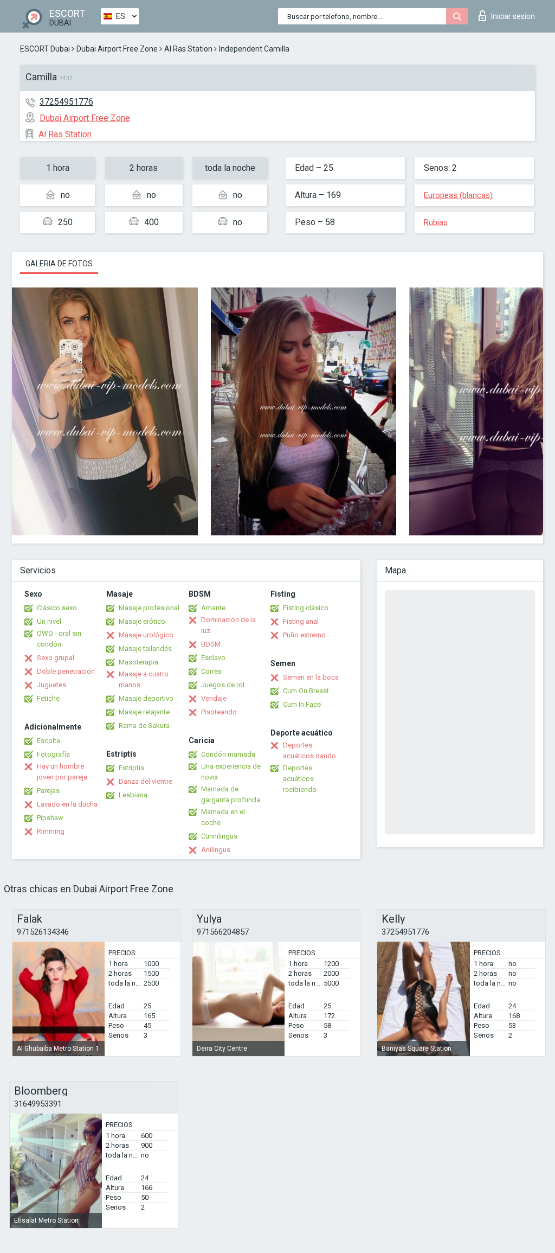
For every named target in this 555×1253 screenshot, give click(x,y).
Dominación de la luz (228, 625)
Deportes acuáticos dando (309, 750)
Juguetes (51, 685)
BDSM (211, 644)
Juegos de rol (222, 685)
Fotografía (53, 754)
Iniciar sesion (513, 16)
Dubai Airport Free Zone (117, 48)
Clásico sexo (57, 608)
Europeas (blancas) (458, 195)
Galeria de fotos (59, 263)
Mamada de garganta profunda (230, 794)
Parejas (48, 791)
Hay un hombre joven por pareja (62, 771)
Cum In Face (302, 704)
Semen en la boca (311, 677)
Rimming (50, 831)
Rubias (436, 222)
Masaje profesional (149, 608)
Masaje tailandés (145, 648)
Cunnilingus (219, 836)
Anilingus (215, 850)
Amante (213, 608)
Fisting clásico (305, 608)
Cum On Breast (306, 691)
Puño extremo (304, 635)
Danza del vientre (145, 781)
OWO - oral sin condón (59, 638)
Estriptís (131, 768)
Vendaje (214, 698)
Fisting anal (301, 621)
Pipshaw (50, 818)
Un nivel (49, 621)
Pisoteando (219, 712)
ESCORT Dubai (45, 48)
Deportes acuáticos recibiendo (300, 779)
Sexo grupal (55, 658)
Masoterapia (138, 662)
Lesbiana (133, 795)
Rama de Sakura (144, 725)
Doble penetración (66, 671)
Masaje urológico (146, 635)
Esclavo (213, 658)
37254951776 (66, 102)
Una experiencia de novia (231, 771)
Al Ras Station (188, 48)
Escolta (48, 741)
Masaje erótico (142, 621)
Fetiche (48, 698)
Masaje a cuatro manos (144, 679)
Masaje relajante (144, 712)
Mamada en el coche (223, 817)
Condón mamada (228, 754)
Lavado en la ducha (67, 804)
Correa (211, 671)
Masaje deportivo (146, 698)
